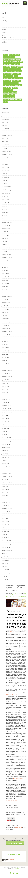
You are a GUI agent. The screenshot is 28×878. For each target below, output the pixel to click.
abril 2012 (4, 566)
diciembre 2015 (6, 438)
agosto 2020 (5, 267)
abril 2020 (4, 280)
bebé (9, 57)
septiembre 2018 (6, 338)
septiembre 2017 (6, 376)
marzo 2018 (5, 357)
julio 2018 (4, 344)
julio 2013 (4, 518)
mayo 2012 (4, 563)
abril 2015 (4, 460)
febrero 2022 (5, 212)
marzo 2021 (5, 244)
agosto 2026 (5, 112)
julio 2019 (4, 306)
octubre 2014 (5, 479)
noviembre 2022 (6, 190)
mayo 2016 (4, 421)
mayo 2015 (4, 457)
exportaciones (17, 69)
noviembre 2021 (6, 222)
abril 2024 (4, 141)
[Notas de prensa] (10, 3)
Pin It (9, 820)
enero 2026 (4, 132)
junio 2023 (4, 167)
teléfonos (25, 596)
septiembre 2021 (6, 228)
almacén (11, 54)
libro (13, 73)
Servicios (4, 20)
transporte (15, 87)
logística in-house (8, 76)
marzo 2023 (5, 177)
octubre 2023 (5, 158)
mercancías (6, 78)
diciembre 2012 (6, 541)
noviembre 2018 (6, 331)
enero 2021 (4, 251)
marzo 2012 (5, 569)
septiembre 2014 (6, 483)
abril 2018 (4, 354)
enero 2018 (4, 363)
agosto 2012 (5, 553)
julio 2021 (4, 232)
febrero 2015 (5, 466)
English (3, 41)
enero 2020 (4, 289)
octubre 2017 (5, 373)
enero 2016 (4, 434)
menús (24, 595)
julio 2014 (4, 486)
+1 (12, 820)
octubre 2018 (5, 335)
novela (9, 80)
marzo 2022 (5, 209)
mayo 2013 (4, 524)
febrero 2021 (5, 248)
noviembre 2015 (6, 441)
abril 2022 (4, 206)
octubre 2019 (5, 299)
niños (5, 80)
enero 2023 (4, 183)
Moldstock (13, 78)
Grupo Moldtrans (17, 71)
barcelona (17, 54)
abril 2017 (4, 392)
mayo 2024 (4, 138)
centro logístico (8, 61)
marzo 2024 (5, 145)
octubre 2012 (5, 547)
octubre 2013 (5, 512)
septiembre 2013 (6, 515)
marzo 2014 (5, 499)
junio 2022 (4, 199)
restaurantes (16, 596)
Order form (4, 42)
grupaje (5, 71)
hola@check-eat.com (11, 803)
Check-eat (11, 631)
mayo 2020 (4, 277)
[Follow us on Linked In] (17, 874)
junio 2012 (4, 560)
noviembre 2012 (6, 544)
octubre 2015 (5, 444)
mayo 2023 (4, 170)
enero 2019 (4, 325)
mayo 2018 (4, 351)
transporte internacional (10, 92)
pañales (19, 80)
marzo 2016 (5, 428)
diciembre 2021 (6, 219)
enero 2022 (4, 215)
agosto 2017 (5, 380)
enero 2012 (4, 576)
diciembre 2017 (6, 367)
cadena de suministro (9, 59)
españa (10, 69)
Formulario (11, 859)
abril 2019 (4, 315)
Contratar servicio (14, 843)
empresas (20, 66)
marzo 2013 (5, 531)
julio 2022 (4, 196)
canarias (18, 59)
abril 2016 (4, 425)
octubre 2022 (5, 193)
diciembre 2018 (6, 328)
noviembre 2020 (6, 257)
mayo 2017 (4, 389)
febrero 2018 (5, 360)
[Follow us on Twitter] (13, 874)
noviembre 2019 (6, 296)
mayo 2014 (4, 492)
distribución (7, 66)
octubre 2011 (5, 579)
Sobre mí (4, 26)
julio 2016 (4, 415)
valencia (6, 102)
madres (16, 76)
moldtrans (20, 78)
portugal (6, 83)
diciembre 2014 (6, 473)
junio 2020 (4, 273)
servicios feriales (13, 83)
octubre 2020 (5, 261)
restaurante (9, 596)
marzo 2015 (5, 463)
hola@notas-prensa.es (12, 860)
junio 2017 (4, 386)
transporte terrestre (9, 97)
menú (20, 595)
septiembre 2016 (6, 412)
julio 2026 (4, 116)
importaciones (7, 73)
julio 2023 (4, 164)
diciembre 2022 (6, 186)
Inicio (3, 17)
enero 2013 (4, 537)
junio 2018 (4, 347)
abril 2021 (4, 241)
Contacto (4, 32)
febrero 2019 (5, 322)
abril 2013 (4, 528)
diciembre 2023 (6, 151)
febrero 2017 (5, 399)
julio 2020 (4, 270)
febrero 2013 (5, 534)
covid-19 (18, 64)
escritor (6, 69)
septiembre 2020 (6, 264)
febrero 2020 (5, 286)
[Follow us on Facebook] (10, 874)
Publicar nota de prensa (8, 37)
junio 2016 (4, 418)
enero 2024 (4, 148)
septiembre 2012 (6, 550)
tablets (21, 596)
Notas (3, 35)
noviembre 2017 (6, 370)
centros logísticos (18, 61)
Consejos (4, 29)
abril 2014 (4, 495)
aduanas (6, 54)
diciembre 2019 (6, 293)
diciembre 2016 (6, 405)
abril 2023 (4, 174)
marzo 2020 (5, 283)
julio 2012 (4, 557)
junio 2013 (4, 521)
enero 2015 (4, 470)
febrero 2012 (5, 573)
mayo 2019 (4, 312)
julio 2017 (4, 383)
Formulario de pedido (7, 22)
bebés (13, 57)
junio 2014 (4, 489)
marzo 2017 (5, 396)
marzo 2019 (5, 318)
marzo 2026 (5, 129)
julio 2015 (4, 450)
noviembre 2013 (6, 508)
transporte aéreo (8, 90)
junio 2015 (4, 454)
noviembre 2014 (6, 476)
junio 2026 (4, 119)
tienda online (18, 85)
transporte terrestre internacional (13, 99)
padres (14, 80)
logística (18, 73)
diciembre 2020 (6, 254)
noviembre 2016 (6, 409)
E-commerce (15, 593)
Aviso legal (17, 868)
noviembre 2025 (6, 135)
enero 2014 (4, 505)
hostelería (16, 595)
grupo (10, 71)
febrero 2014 (5, 502)
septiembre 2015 (6, 447)
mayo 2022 (4, 203)
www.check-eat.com (11, 694)
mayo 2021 (4, 238)
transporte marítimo (9, 94)
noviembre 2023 (6, 154)
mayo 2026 (4, 122)
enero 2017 (4, 402)
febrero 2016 (5, 431)
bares (25, 593)
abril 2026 (4, 125)
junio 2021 (4, 235)
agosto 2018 (5, 341)
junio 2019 (4, 309)
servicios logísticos (9, 85)
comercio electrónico (9, 64)
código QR (10, 595)
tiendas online (7, 87)
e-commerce (14, 66)
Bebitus (5, 57)
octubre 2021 (5, 225)
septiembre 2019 (6, 302)
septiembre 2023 (6, 161)
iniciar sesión (18, 827)
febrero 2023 (5, 180)
